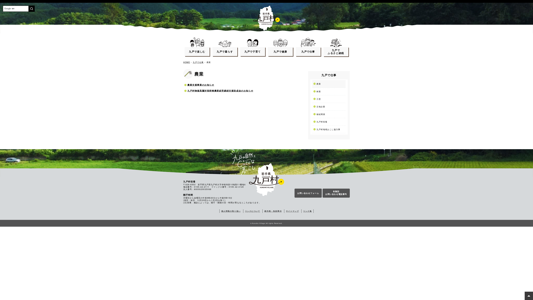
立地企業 (320, 106)
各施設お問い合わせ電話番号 (336, 192)
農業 (318, 83)
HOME (186, 62)
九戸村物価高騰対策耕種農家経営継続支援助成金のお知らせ (220, 90)
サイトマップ (292, 211)
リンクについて (252, 211)
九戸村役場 (321, 121)
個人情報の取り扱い (231, 211)
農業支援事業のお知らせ (200, 84)
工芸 (318, 99)
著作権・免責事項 (273, 211)
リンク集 (307, 211)
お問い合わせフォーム (308, 193)
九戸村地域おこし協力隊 (328, 129)
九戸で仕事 (198, 62)
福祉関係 (320, 114)
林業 (318, 91)
